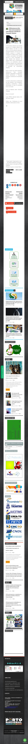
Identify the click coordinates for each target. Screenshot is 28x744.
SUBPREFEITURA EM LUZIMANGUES (12, 686)
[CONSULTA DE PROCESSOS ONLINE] (14, 460)
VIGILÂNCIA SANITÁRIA (9, 688)
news (12, 169)
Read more (7, 389)
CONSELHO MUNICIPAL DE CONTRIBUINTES (14, 690)
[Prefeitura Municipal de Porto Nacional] (14, 724)
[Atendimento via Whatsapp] (13, 355)
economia (8, 169)
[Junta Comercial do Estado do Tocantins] (14, 514)
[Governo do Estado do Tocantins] (14, 508)
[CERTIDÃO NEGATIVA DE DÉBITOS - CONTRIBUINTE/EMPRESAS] (14, 277)
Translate (8, 448)
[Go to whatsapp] (25, 740)
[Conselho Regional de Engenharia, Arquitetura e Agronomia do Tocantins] (14, 519)
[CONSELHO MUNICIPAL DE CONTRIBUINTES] (14, 259)
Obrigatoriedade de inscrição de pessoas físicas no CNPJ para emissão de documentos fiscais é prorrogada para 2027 (14, 318)
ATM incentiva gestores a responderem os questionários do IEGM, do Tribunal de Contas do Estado (13, 596)
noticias (8, 171)
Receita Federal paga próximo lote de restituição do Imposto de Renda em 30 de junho (14, 335)
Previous (6, 622)
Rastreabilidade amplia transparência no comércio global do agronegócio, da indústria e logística (13, 548)
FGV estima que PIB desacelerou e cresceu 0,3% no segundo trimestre (17, 395)
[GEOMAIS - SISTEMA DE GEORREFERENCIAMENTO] (14, 268)
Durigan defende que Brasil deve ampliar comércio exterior (17, 402)
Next (21, 622)
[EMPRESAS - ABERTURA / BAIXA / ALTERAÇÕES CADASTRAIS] (14, 477)
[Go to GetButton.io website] (25, 742)
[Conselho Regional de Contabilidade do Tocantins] (14, 528)
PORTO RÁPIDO (14, 730)
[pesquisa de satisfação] (14, 492)
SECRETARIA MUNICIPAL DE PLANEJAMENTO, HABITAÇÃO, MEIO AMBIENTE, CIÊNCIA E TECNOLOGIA (12, 683)
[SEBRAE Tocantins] (14, 539)
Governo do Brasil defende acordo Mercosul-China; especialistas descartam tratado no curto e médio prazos (13, 567)
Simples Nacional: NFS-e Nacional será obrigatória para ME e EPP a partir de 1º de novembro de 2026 (14, 303)
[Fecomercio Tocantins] (14, 502)
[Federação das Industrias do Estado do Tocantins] (14, 524)
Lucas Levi (22, 732)
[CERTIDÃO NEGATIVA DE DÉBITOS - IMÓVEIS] (14, 286)
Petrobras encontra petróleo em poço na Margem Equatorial (17, 410)
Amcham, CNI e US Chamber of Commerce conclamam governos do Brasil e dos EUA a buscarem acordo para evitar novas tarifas (14, 575)
